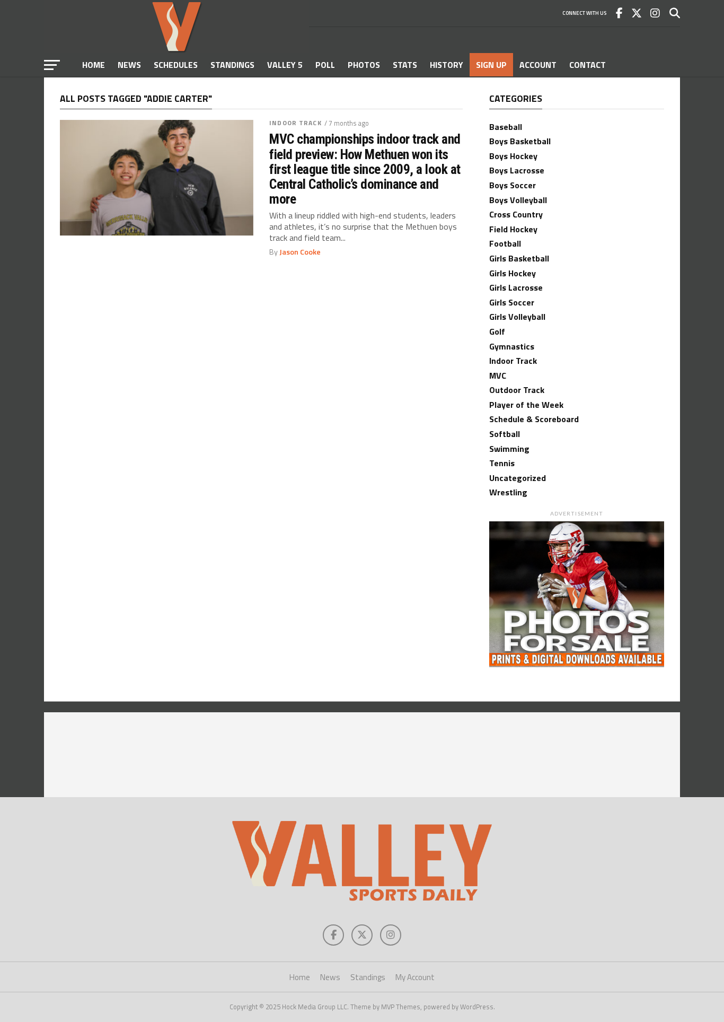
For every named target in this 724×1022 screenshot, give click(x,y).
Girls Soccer (511, 302)
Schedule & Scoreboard (534, 419)
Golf (497, 331)
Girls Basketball (519, 258)
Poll (325, 64)
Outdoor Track (516, 389)
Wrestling (508, 492)
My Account (415, 977)
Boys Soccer (512, 185)
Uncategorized (517, 477)
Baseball (505, 126)
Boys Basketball (520, 141)
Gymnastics (511, 346)
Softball (504, 433)
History (446, 64)
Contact (587, 64)
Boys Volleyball (518, 200)
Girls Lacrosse (516, 287)
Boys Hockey (513, 156)
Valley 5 (285, 64)
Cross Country (516, 214)
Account (538, 64)
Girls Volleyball (517, 316)
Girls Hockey (512, 273)
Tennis (502, 463)
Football (505, 243)
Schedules (176, 64)
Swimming (509, 448)
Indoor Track (295, 123)
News (129, 64)
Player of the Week (526, 404)
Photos (364, 64)
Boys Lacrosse (516, 170)
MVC (497, 375)
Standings (232, 64)
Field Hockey (513, 229)
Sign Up (491, 64)
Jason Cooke (300, 252)
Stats (405, 64)
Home (93, 64)
